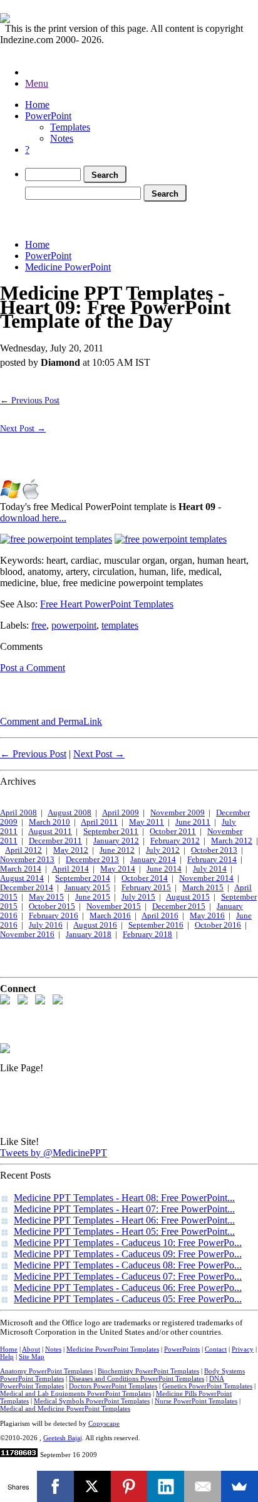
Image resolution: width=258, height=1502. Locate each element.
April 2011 (99, 822)
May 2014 (117, 869)
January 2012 (116, 841)
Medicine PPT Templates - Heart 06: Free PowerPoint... (124, 1220)
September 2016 (155, 925)
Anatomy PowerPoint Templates (46, 1371)
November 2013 (27, 859)
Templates (70, 127)
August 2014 (22, 878)
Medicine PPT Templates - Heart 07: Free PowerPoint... (124, 1209)
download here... (33, 518)
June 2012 (117, 850)
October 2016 (218, 925)
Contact (216, 1349)
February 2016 (53, 915)
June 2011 (192, 822)
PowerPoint (48, 115)
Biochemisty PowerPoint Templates (148, 1371)
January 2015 (87, 887)
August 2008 (69, 812)
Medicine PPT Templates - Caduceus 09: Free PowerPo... (128, 1254)
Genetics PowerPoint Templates (207, 1386)
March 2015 (203, 887)
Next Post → (23, 428)
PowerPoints (182, 1349)
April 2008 (18, 812)
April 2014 (70, 869)
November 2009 (177, 812)
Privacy (243, 1349)
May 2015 (46, 897)
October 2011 (173, 831)
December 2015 (178, 906)
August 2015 (188, 897)
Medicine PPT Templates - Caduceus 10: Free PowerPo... (128, 1242)
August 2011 (50, 831)
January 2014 (153, 859)
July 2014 (210, 869)
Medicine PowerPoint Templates (112, 1349)
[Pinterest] (129, 1486)
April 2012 (23, 850)
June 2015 (92, 897)
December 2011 (55, 841)
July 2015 (138, 897)
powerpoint (73, 625)
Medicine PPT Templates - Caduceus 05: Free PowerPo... (128, 1298)
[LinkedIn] (165, 1486)
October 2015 (52, 906)
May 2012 (70, 850)
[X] (92, 1486)
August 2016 (95, 925)
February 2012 (175, 841)
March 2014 (20, 869)
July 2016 (46, 925)
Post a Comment (32, 667)
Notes (61, 138)
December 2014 (26, 887)
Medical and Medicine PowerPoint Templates (65, 1408)
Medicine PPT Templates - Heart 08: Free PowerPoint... (124, 1197)
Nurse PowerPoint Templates (196, 1401)
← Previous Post (29, 400)
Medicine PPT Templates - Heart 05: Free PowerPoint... (124, 1231)
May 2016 (207, 915)
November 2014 (206, 878)
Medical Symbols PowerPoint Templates (92, 1401)
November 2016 (27, 934)
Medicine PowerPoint (68, 267)
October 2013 (214, 850)
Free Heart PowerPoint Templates (106, 604)
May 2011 (146, 822)
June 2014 (164, 869)
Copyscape (104, 1423)
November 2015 (113, 906)
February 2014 (212, 859)
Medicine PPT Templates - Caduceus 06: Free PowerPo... (128, 1287)
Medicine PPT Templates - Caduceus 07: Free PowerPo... (128, 1276)
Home (37, 104)
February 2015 (146, 887)
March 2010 (49, 822)
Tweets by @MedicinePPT (53, 1152)
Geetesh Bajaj (62, 1437)
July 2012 (163, 850)
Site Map (31, 1356)
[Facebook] (55, 1486)
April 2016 (160, 915)
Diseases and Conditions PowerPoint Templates (136, 1378)
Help (7, 1356)
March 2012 (231, 841)
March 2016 (110, 915)
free (38, 625)
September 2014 (82, 878)
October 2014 (144, 878)
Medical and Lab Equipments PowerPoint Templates (75, 1393)
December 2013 (92, 859)
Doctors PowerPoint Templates (113, 1386)
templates (119, 625)
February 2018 (147, 934)
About (31, 1349)
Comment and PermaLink (51, 721)
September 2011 (110, 831)
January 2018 (88, 934)
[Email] (202, 1486)
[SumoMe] (239, 1486)
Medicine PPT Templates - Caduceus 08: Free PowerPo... (128, 1265)
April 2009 (120, 812)
